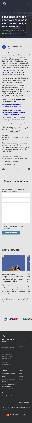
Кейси (20, 373)
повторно (15, 161)
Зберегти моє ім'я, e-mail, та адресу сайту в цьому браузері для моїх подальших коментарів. (15, 226)
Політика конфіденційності (6, 363)
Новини (10, 30)
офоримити (6, 161)
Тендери (21, 379)
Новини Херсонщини (21, 159)
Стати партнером (23, 399)
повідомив (11, 70)
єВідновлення (7, 156)
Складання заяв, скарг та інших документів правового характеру (9, 386)
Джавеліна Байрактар (15, 46)
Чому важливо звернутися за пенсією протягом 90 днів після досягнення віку (12, 278)
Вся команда (22, 343)
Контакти (21, 346)
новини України (7, 159)
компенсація (17, 156)
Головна (4, 30)
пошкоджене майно (9, 164)
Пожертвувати (22, 396)
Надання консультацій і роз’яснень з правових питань (8, 375)
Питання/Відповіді (24, 402)
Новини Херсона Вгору (8, 396)
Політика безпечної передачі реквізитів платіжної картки (7, 356)
